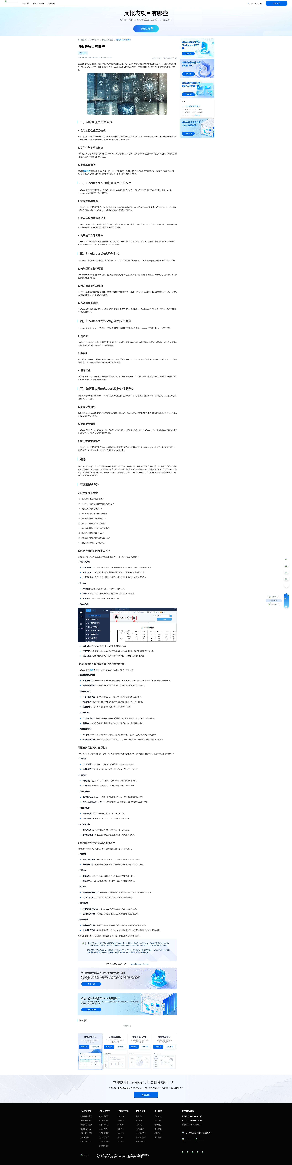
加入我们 (157, 1120)
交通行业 (120, 1133)
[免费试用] (127, 625)
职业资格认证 (141, 1141)
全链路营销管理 (104, 1141)
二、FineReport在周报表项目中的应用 (194, 109)
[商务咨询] (286, 600)
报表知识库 (140, 1129)
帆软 (91, 670)
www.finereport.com (139, 964)
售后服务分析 (104, 1146)
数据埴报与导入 (86, 1129)
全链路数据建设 (86, 1116)
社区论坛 (157, 1129)
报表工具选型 (107, 39)
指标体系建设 (104, 1120)
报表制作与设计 (86, 1120)
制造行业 (120, 1116)
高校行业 (120, 1129)
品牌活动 (157, 1133)
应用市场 (139, 1125)
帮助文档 (139, 1116)
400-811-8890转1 (196, 1116)
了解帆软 (157, 1116)
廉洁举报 (157, 1137)
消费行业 (120, 1120)
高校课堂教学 (141, 1137)
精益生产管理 (104, 1129)
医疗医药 (120, 1137)
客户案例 (157, 1125)
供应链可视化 (104, 1133)
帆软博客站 (82, 39)
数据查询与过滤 (86, 1125)
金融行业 (120, 1125)
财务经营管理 (104, 1125)
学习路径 (139, 1120)
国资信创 (120, 1141)
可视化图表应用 (86, 1133)
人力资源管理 (104, 1137)
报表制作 (86, 171)
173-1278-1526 (195, 1125)
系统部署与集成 (86, 1141)
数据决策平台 (85, 1137)
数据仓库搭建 (104, 1116)
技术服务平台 (141, 1133)
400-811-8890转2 (196, 1120)
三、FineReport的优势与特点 (192, 112)
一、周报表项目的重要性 (191, 106)
